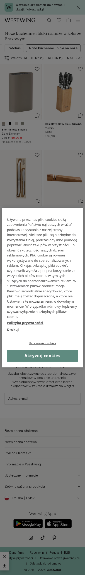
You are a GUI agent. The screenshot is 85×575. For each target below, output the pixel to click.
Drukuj (13, 329)
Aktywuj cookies (42, 355)
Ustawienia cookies (42, 343)
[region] (42, 287)
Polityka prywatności (25, 322)
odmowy (54, 306)
